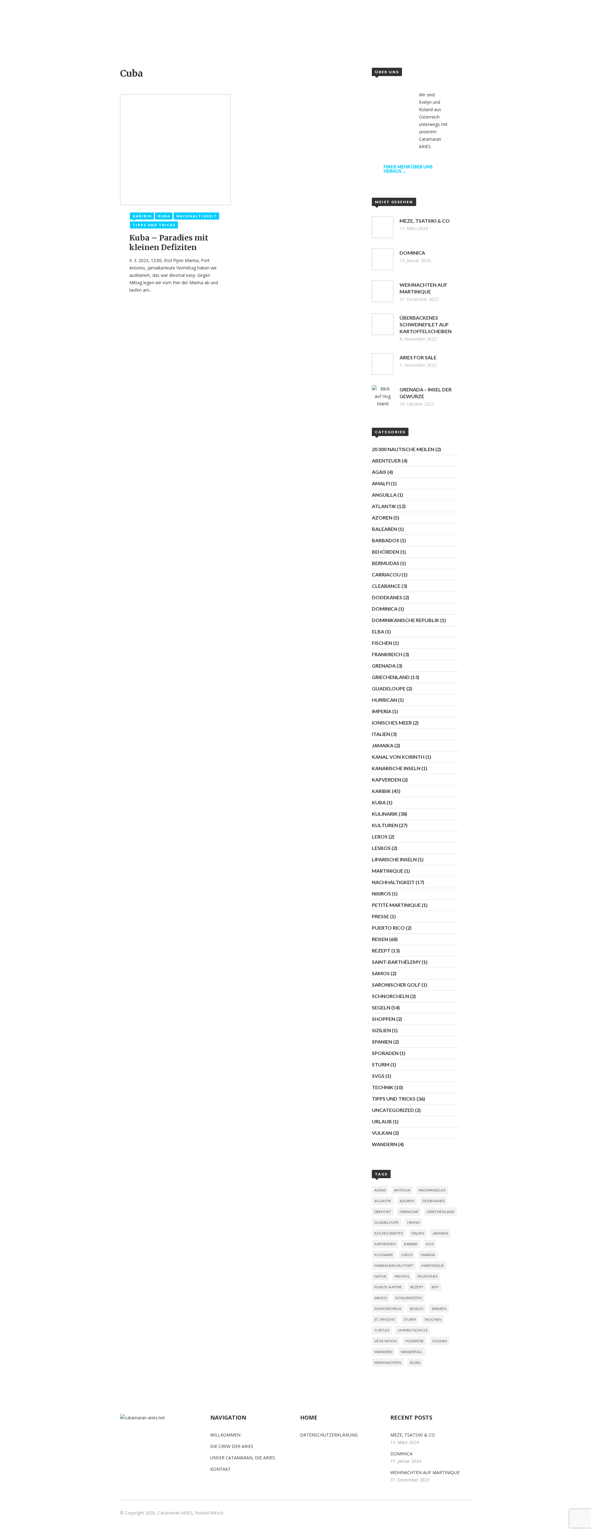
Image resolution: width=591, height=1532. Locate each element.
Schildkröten (408, 1298)
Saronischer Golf (396, 985)
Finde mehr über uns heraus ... (408, 169)
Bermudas (385, 563)
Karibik (381, 791)
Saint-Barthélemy (396, 962)
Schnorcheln (390, 996)
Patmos (402, 1276)
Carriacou (386, 574)
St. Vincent (384, 1319)
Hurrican (384, 700)
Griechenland (391, 677)
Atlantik (384, 506)
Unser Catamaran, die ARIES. (243, 1458)
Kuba (379, 802)
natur (380, 1276)
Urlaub (382, 1121)
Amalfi (381, 483)
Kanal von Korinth (398, 757)
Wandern (384, 1144)
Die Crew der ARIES (231, 1446)
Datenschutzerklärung (329, 1435)
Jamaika (382, 745)
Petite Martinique (396, 905)
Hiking (413, 1222)
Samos (381, 973)
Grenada (384, 666)
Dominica (384, 609)
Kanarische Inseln (396, 768)
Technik (382, 1087)
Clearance (386, 586)
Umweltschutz (413, 1330)
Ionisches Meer (392, 723)
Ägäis (379, 472)
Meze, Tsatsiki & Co (412, 1435)
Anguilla (384, 495)
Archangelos (432, 1190)
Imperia (381, 711)
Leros (380, 836)
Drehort (382, 1211)
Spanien (382, 1042)
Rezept (381, 950)
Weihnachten (387, 1362)
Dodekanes (387, 597)
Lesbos (381, 848)
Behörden (385, 552)
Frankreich (387, 654)
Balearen (384, 529)
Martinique (387, 871)
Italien (381, 734)
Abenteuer (386, 460)
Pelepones (427, 1276)
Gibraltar (409, 1211)
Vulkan (382, 1133)
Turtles (381, 1330)
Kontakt (365, 36)
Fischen (382, 643)
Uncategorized (393, 1110)
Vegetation (385, 1341)
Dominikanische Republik (405, 620)
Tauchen (432, 1319)
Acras (380, 1190)
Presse (380, 916)
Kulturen (385, 825)
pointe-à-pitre (388, 1287)
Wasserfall (412, 1351)
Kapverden (386, 779)
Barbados (385, 540)
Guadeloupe (388, 688)
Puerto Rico (388, 928)
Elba (378, 631)
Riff (435, 1287)
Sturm (380, 1064)
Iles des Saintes (388, 1233)
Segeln (381, 1007)
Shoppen (383, 1019)
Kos (429, 1244)
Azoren (382, 517)
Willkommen (232, 36)
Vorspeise (414, 1341)
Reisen (380, 939)
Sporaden (385, 1053)
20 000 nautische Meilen (403, 449)
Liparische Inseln (394, 859)
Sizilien (381, 1030)
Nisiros (381, 893)
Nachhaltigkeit (393, 882)
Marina (428, 1254)
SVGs (378, 1076)
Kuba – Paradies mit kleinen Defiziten (168, 242)
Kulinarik (385, 814)
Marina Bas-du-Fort (393, 1265)
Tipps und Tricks (394, 1099)
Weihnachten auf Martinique (425, 1472)
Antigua (402, 1190)
